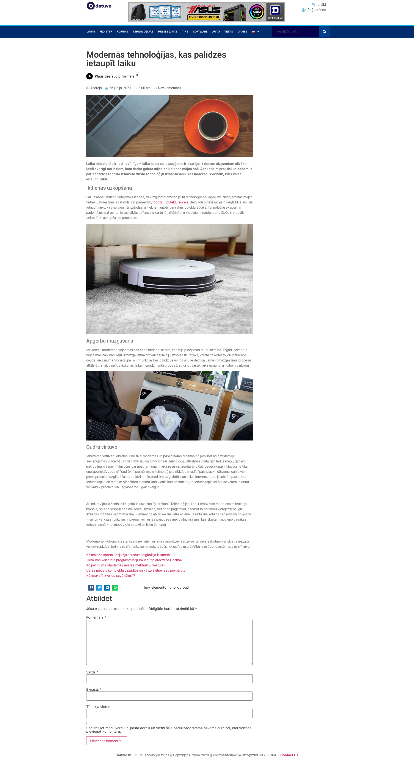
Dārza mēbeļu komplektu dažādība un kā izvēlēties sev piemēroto (135, 570)
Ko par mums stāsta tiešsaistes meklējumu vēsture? (125, 565)
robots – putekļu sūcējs (170, 202)
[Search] (324, 31)
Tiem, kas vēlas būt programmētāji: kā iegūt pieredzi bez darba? (134, 560)
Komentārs (96, 617)
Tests (228, 31)
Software (200, 31)
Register (105, 31)
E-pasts (94, 689)
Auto (216, 31)
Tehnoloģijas (143, 31)
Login (90, 31)
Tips (185, 31)
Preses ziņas (167, 31)
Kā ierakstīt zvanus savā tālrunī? (110, 576)
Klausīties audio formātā (115, 76)
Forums (122, 31)
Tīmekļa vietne (98, 706)
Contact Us (289, 755)
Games (242, 31)
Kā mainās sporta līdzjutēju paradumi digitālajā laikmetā (128, 555)
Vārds (92, 672)
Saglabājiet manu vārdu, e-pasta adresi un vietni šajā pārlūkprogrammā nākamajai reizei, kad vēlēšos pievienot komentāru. (168, 729)
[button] (91, 588)
